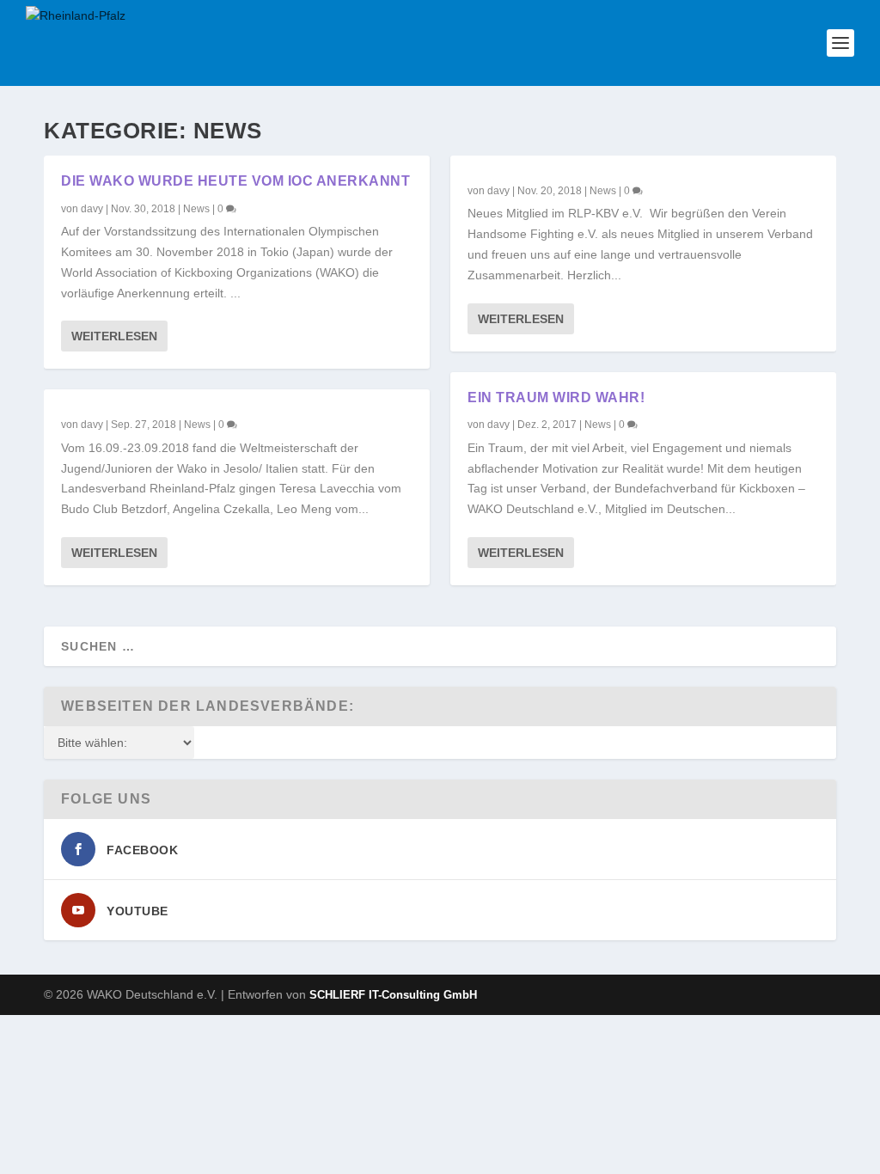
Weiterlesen (114, 336)
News (196, 209)
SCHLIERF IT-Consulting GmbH (393, 994)
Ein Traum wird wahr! (556, 397)
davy (92, 209)
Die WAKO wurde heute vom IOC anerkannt (235, 181)
